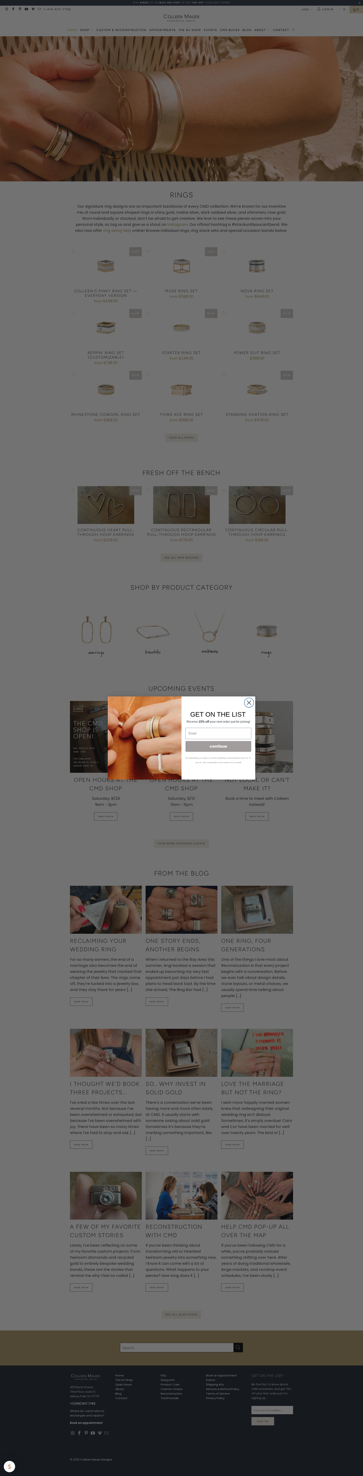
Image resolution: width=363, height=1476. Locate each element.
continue (218, 746)
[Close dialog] (249, 702)
